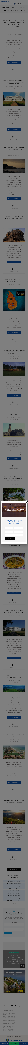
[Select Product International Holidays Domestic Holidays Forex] (14, 535)
